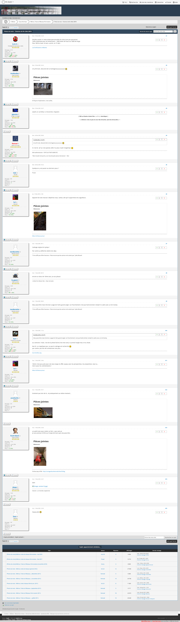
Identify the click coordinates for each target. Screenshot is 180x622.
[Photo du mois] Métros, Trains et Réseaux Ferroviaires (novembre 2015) (27, 564)
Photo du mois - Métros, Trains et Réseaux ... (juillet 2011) (22, 598)
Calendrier (160, 2)
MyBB (7, 618)
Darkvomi (148, 589)
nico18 (103, 554)
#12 (166, 389)
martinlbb (148, 569)
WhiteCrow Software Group (24, 619)
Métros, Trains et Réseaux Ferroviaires (40, 22)
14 (115, 578)
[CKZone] (5, 21)
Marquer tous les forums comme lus (59, 613)
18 (115, 593)
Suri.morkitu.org (36, 353)
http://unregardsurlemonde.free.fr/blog (54, 471)
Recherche (134, 2)
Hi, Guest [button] (8, 2)
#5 (166, 164)
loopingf (148, 579)
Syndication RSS (45, 613)
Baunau (148, 594)
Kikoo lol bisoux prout (38, 236)
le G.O (102, 569)
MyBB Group (19, 618)
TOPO (147, 555)
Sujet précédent (9, 537)
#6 (166, 194)
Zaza (14, 516)
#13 (166, 427)
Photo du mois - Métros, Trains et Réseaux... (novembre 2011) (24, 578)
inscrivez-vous (156, 621)
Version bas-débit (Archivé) (33, 613)
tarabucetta (14, 252)
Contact (6, 613)
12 (115, 569)
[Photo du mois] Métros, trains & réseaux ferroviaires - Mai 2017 (24, 559)
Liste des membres (147, 2)
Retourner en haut (19, 613)
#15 (166, 508)
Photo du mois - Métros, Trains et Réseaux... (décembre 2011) (24, 574)
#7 (166, 243)
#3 (166, 108)
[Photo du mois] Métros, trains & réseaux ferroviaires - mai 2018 (24, 554)
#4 (166, 135)
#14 (166, 479)
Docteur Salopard (150, 598)
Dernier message (141, 555)
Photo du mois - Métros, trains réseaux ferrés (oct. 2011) (22, 583)
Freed (102, 559)
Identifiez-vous (145, 621)
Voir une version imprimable (12, 603)
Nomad (103, 574)
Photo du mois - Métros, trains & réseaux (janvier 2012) (22, 569)
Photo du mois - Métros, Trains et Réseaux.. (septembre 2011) (24, 588)
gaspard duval (149, 564)
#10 (166, 330)
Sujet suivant (19, 537)
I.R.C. (126, 2)
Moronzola (148, 584)
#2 (166, 65)
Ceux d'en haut (23, 22)
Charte (168, 2)
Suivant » (16, 27)
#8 (166, 273)
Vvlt (14, 173)
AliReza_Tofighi (11, 619)
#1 (166, 36)
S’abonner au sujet (9, 605)
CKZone (13, 22)
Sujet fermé (172, 27)
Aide (176, 2)
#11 (166, 360)
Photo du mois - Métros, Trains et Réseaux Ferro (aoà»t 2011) (24, 593)
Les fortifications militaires (39, 47)
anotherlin (15, 398)
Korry (147, 560)
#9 (166, 301)
